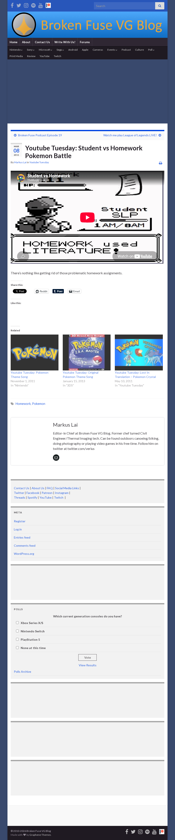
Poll (150, 49)
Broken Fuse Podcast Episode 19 (40, 135)
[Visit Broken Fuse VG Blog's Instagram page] (26, 4)
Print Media (16, 56)
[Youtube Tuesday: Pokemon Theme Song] (34, 352)
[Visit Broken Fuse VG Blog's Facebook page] (12, 4)
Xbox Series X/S (32, 623)
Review (31, 56)
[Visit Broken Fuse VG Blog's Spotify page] (33, 4)
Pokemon (38, 403)
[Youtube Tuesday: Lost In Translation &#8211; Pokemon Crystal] (139, 352)
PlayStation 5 (30, 639)
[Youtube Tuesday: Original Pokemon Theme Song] (87, 352)
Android (73, 49)
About (26, 42)
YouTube (45, 56)
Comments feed (24, 545)
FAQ (50, 488)
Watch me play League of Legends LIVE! (130, 135)
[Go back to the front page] (87, 25)
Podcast (126, 49)
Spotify (32, 497)
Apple (85, 49)
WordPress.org (24, 553)
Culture (139, 49)
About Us (38, 488)
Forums (85, 42)
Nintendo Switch (33, 631)
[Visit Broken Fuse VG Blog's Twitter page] (18, 4)
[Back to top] (165, 830)
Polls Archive (22, 671)
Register (19, 521)
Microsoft (45, 49)
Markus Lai (20, 162)
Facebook (32, 493)
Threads (19, 497)
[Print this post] (160, 163)
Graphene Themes (40, 834)
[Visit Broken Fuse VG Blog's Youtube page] (40, 4)
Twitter (19, 493)
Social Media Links (67, 488)
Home (14, 42)
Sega (59, 49)
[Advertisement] (87, 91)
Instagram (62, 493)
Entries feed (22, 537)
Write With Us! (64, 42)
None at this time (33, 648)
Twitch (57, 56)
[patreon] (48, 4)
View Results (87, 665)
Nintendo (15, 49)
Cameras (98, 49)
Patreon (46, 493)
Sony (30, 49)
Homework (23, 403)
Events (111, 49)
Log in (18, 529)
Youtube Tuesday (39, 162)
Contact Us (42, 42)
